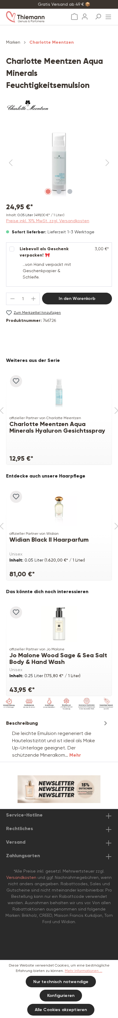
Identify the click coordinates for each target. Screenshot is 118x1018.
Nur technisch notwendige (61, 981)
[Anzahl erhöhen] (33, 299)
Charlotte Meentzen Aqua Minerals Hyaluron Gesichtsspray (57, 427)
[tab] (57, 738)
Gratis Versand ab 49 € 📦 (64, 4)
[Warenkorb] (74, 16)
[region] (59, 163)
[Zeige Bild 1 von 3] (48, 191)
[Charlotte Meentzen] (59, 106)
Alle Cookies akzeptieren (61, 1009)
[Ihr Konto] (84, 14)
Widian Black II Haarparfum (49, 539)
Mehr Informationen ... (83, 971)
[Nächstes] (107, 163)
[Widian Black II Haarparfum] (59, 508)
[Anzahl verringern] (12, 299)
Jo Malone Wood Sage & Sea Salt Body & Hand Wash (58, 658)
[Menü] (108, 15)
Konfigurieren (60, 995)
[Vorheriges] (10, 163)
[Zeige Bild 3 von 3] (69, 191)
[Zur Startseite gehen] (31, 17)
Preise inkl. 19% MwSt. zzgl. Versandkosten (47, 220)
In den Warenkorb (77, 298)
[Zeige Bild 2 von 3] (59, 191)
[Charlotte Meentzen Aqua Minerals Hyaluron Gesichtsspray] (59, 393)
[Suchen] (98, 14)
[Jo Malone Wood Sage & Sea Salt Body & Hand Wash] (59, 624)
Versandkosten (21, 877)
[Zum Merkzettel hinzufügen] (16, 381)
